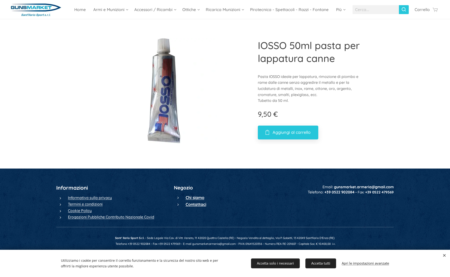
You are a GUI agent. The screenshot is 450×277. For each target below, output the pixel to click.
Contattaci (196, 204)
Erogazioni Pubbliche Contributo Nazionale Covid (111, 217)
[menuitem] (81, 9)
